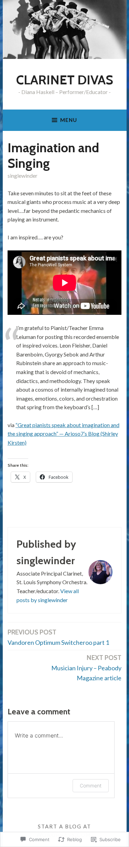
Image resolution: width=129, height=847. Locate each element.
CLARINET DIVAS (64, 79)
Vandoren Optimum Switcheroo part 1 (58, 637)
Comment (90, 785)
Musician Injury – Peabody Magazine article (86, 667)
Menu (68, 120)
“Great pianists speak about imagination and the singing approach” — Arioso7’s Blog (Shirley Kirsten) (63, 434)
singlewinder (22, 175)
